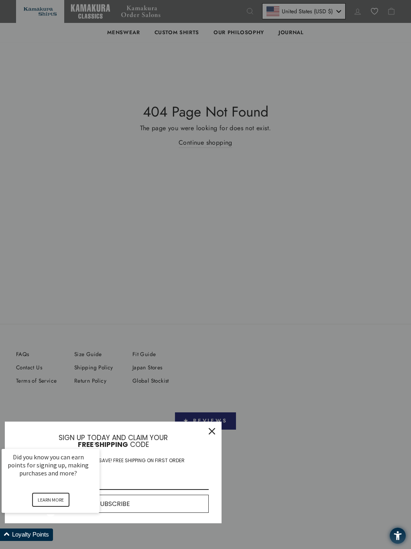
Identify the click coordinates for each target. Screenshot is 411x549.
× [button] (96, 443)
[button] (60, 535)
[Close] (212, 431)
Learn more (51, 500)
